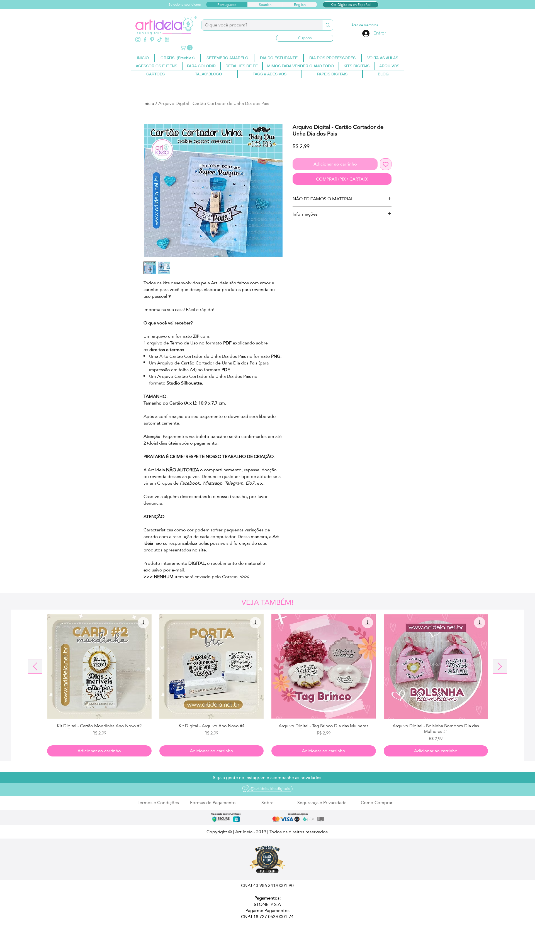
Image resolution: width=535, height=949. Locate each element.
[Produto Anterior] (35, 666)
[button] (304, 38)
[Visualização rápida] (99, 666)
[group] (267, 685)
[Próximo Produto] (500, 666)
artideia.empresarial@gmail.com (208, 933)
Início (149, 103)
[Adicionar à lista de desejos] (385, 164)
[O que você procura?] (327, 25)
